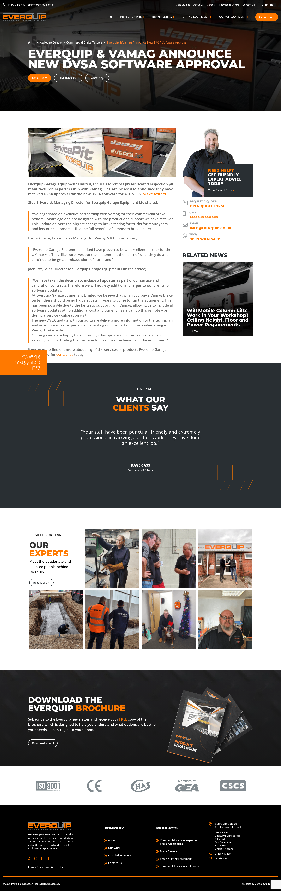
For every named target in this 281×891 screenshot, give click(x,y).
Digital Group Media (266, 883)
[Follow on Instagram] (267, 5)
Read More (40, 582)
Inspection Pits (131, 16)
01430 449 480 (68, 78)
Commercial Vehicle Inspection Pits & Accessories (179, 842)
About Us (198, 5)
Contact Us (249, 5)
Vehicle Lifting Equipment (176, 859)
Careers (211, 5)
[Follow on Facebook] (276, 5)
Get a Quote (266, 17)
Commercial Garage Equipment (179, 866)
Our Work (114, 848)
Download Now (41, 743)
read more (193, 331)
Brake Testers (162, 16)
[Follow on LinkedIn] (272, 5)
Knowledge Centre (229, 5)
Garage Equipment (232, 16)
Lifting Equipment (195, 16)
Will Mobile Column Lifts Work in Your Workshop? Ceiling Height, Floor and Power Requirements (218, 317)
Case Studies (183, 5)
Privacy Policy (35, 867)
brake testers (154, 193)
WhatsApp (97, 78)
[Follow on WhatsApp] (262, 5)
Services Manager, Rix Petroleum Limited (140, 478)
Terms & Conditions (55, 867)
